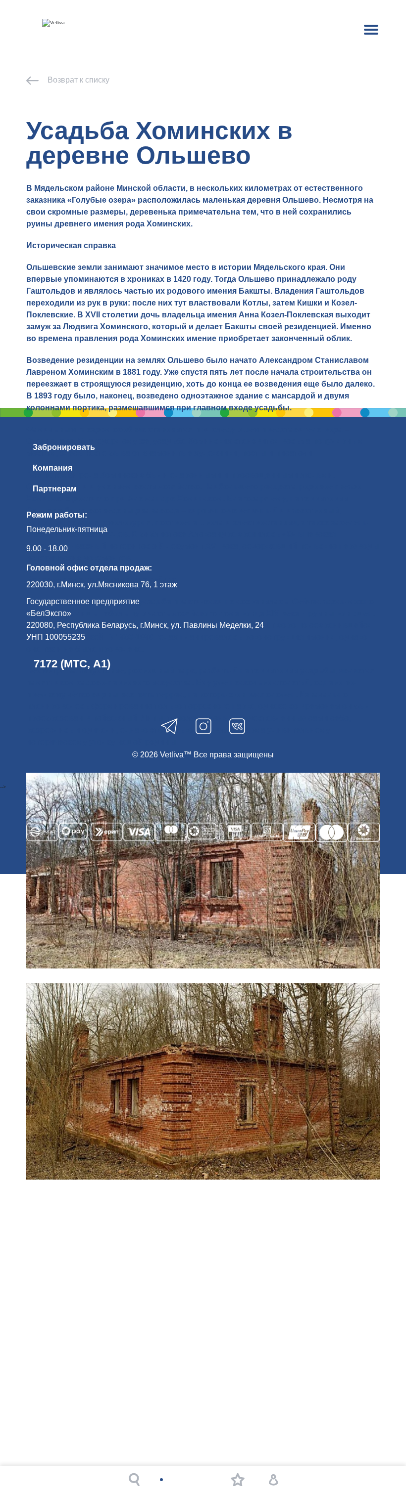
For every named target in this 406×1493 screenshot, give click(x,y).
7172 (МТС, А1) (72, 664)
